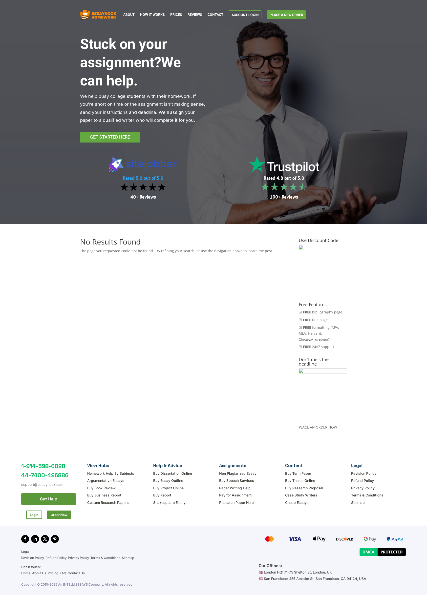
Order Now (59, 515)
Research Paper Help (236, 502)
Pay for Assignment (235, 495)
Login (34, 515)
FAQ (63, 573)
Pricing (53, 573)
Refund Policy (362, 480)
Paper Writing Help (235, 488)
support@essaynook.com (42, 484)
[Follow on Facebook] (25, 539)
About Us (39, 573)
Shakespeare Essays (170, 502)
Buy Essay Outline (168, 480)
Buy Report (162, 495)
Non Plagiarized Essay (237, 473)
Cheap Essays (297, 502)
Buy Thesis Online (300, 480)
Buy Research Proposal (304, 488)
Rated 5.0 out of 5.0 (143, 178)
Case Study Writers (301, 495)
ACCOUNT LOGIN (245, 15)
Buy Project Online (168, 488)
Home (26, 573)
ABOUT (129, 15)
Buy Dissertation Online (172, 473)
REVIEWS (195, 15)
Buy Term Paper (298, 473)
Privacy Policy (363, 488)
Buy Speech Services (236, 480)
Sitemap (358, 502)
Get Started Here (110, 137)
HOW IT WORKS (152, 15)
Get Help (48, 499)
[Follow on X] (45, 539)
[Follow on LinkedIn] (35, 539)
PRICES (176, 15)
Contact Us (76, 573)
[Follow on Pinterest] (55, 539)
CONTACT (215, 15)
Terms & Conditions (367, 495)
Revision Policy (363, 473)
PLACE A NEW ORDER (286, 15)
